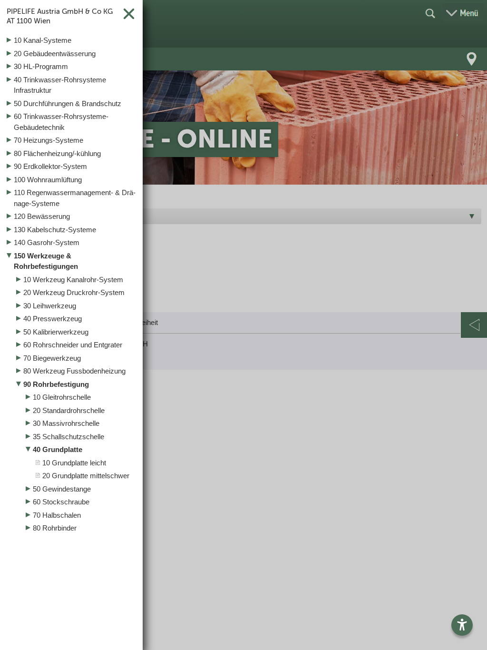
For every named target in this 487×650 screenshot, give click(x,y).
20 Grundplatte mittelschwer (85, 476)
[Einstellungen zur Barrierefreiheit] (462, 625)
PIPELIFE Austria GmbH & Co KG (60, 16)
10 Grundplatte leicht (74, 463)
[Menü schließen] (243, 325)
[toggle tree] (71, 41)
